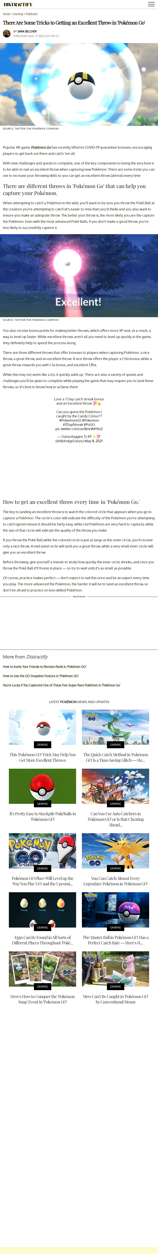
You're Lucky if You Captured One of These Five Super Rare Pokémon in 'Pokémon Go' (61, 685)
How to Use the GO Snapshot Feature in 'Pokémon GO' (41, 676)
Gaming (18, 13)
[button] (152, 5)
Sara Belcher (27, 31)
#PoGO (89, 424)
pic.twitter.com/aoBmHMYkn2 (79, 429)
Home (6, 13)
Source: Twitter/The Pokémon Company (31, 128)
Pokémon (31, 13)
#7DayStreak (73, 424)
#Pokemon (90, 420)
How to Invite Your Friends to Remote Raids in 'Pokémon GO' (45, 667)
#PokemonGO (70, 420)
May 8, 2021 (94, 441)
